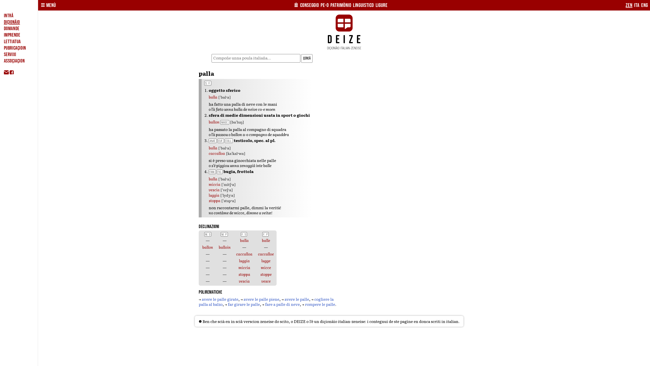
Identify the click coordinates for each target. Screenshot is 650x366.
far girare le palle (244, 304)
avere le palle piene (261, 299)
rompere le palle (320, 304)
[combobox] (256, 58)
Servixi (10, 55)
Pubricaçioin (15, 48)
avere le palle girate (220, 299)
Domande (11, 29)
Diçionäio (12, 22)
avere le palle (297, 299)
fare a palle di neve (282, 304)
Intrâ (9, 16)
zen (629, 5)
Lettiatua (12, 42)
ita (637, 5)
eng (644, 5)
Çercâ (307, 58)
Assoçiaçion (14, 61)
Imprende (12, 35)
